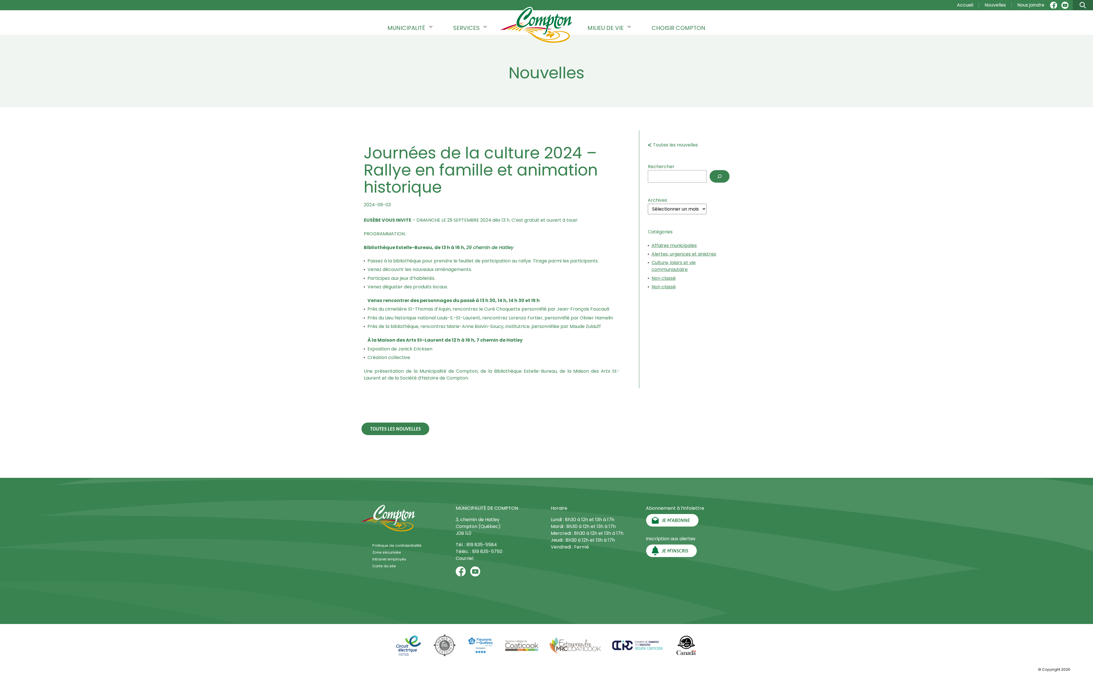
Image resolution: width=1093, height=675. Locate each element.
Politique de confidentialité (397, 545)
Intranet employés (389, 559)
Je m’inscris (675, 550)
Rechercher (661, 166)
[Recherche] (720, 176)
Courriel (464, 558)
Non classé (664, 278)
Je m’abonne (676, 520)
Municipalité (406, 28)
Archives (657, 200)
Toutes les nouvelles (675, 145)
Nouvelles (995, 5)
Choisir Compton (678, 28)
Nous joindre (1030, 5)
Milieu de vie (605, 28)
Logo (536, 25)
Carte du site (384, 566)
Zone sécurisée (386, 552)
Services (466, 28)
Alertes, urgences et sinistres (684, 254)
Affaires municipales (674, 245)
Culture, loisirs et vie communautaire (674, 266)
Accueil (965, 5)
